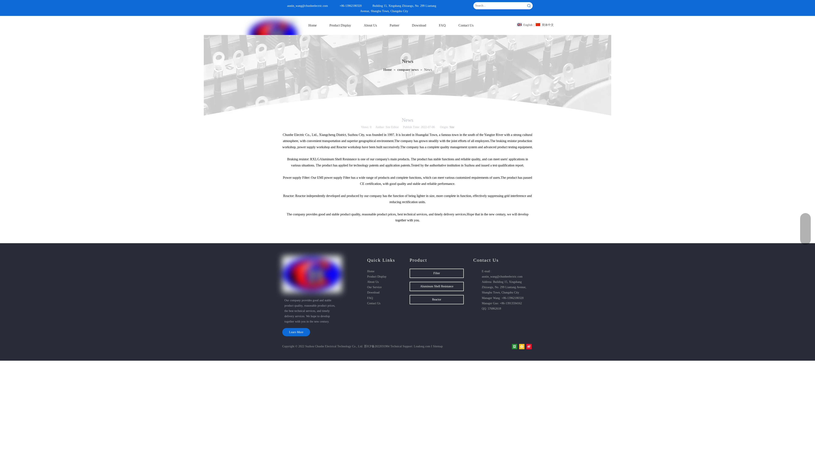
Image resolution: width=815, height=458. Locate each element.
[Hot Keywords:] (529, 5)
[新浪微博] (529, 346)
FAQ (370, 298)
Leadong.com (422, 346)
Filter (436, 273)
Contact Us (373, 303)
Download (373, 292)
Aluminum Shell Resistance (436, 286)
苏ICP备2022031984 (376, 346)
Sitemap (438, 346)
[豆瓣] (514, 346)
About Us (373, 281)
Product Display (376, 276)
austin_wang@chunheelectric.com (307, 5)
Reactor (436, 299)
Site (452, 127)
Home (370, 271)
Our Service (374, 287)
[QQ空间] (521, 346)
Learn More (296, 332)
